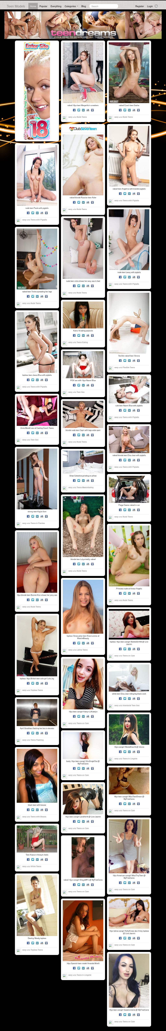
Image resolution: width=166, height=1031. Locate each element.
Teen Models (16, 6)
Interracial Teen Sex (131, 705)
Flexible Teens (129, 367)
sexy (70, 117)
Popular (43, 6)
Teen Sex (80, 392)
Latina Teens (82, 649)
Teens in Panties (38, 523)
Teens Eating (82, 342)
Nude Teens (82, 117)
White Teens (36, 866)
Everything (56, 6)
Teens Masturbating (85, 487)
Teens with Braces (38, 816)
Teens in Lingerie (130, 758)
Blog (83, 6)
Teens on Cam (129, 655)
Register (139, 6)
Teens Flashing (37, 740)
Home (33, 6)
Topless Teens (37, 690)
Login (150, 6)
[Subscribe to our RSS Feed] (156, 6)
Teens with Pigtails (131, 200)
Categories (71, 6)
